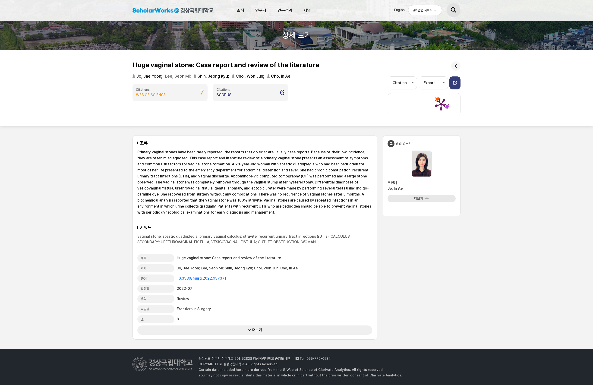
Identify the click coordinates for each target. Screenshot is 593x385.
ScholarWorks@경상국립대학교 (170, 11)
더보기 (256, 330)
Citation (400, 83)
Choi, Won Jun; (250, 76)
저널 (307, 10)
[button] (455, 82)
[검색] (454, 10)
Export (429, 83)
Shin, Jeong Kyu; (214, 76)
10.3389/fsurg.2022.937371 (201, 278)
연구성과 (285, 10)
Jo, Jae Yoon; (149, 76)
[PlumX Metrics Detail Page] (441, 104)
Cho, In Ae (280, 76)
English (399, 10)
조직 (240, 10)
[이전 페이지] (456, 66)
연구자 (260, 10)
